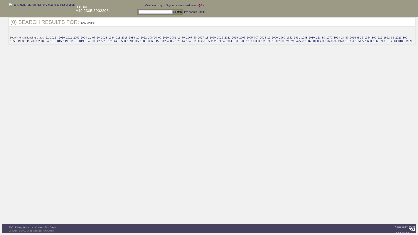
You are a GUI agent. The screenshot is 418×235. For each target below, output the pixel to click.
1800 (316, 41)
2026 (398, 37)
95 (72, 41)
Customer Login (154, 5)
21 (47, 37)
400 (169, 41)
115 (137, 41)
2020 (166, 37)
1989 (132, 37)
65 (152, 41)
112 (164, 41)
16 (268, 37)
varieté (300, 41)
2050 (213, 37)
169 (405, 37)
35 (208, 41)
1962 (387, 37)
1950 (197, 41)
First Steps (50, 227)
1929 (109, 41)
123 (318, 37)
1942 (290, 37)
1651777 (360, 41)
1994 (130, 41)
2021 (227, 37)
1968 (337, 37)
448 (116, 41)
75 (272, 41)
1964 (229, 41)
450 (203, 41)
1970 (329, 37)
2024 (222, 41)
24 (342, 37)
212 (380, 37)
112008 (280, 41)
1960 (282, 37)
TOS (11, 227)
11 (89, 37)
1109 (251, 41)
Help (202, 11)
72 (174, 41)
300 (257, 41)
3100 (401, 41)
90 (155, 37)
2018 (124, 37)
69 (159, 37)
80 (323, 37)
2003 (34, 41)
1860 (376, 41)
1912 (389, 41)
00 (94, 41)
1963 (21, 41)
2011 (69, 37)
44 (183, 41)
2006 (275, 37)
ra (149, 41)
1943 (189, 41)
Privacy (18, 227)
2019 (235, 37)
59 (268, 41)
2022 (144, 37)
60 (347, 37)
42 (98, 41)
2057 (244, 41)
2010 (62, 37)
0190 (82, 41)
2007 (242, 37)
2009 (76, 37)
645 (89, 41)
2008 (84, 37)
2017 (201, 37)
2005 (250, 37)
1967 (189, 37)
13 (206, 37)
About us (28, 227)
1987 (308, 41)
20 (98, 37)
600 (369, 41)
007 (256, 37)
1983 (143, 41)
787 (383, 41)
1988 (236, 41)
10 (137, 37)
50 (195, 37)
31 (76, 41)
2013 (104, 37)
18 (346, 41)
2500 (123, 41)
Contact (39, 227)
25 (361, 37)
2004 (41, 41)
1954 (367, 37)
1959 (13, 41)
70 (183, 37)
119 (263, 41)
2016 (353, 37)
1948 (304, 37)
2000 (323, 41)
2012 (53, 37)
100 (150, 37)
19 (178, 37)
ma (288, 41)
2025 (214, 41)
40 (395, 41)
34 (47, 41)
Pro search (190, 11)
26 (178, 41)
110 (52, 41)
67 (93, 37)
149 (27, 41)
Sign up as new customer (181, 5)
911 (118, 37)
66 (392, 37)
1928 (341, 41)
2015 (220, 37)
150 (158, 41)
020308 (332, 41)
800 (374, 37)
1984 (111, 37)
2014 (263, 37)
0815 (59, 41)
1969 (409, 41)
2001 (173, 37)
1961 (297, 37)
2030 (312, 37)
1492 (66, 41)
